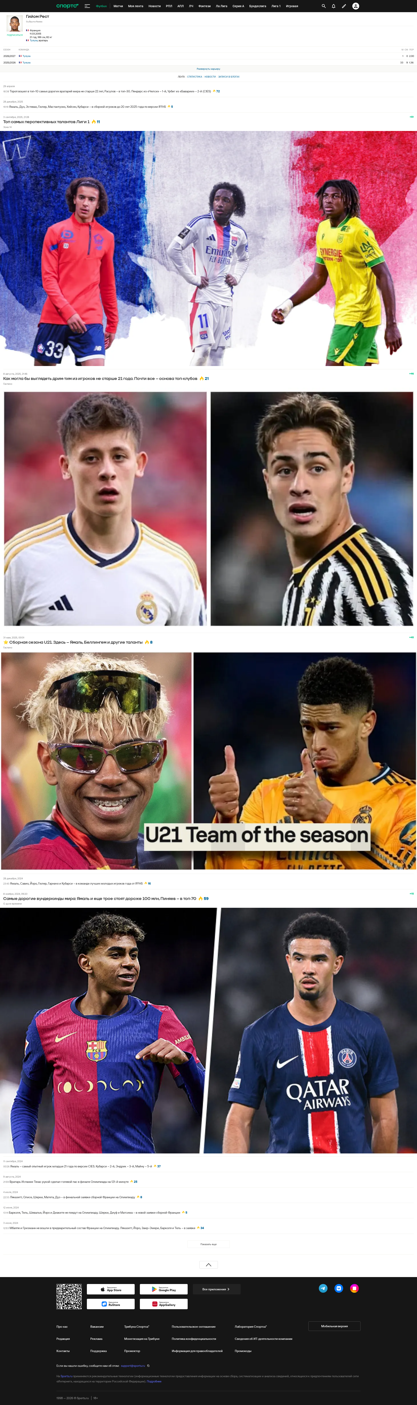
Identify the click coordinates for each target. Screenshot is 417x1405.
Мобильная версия (334, 1326)
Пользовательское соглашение (194, 1327)
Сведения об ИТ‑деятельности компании (263, 1339)
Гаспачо (7, 383)
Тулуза (34, 40)
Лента (181, 76)
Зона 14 (7, 127)
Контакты (63, 1351)
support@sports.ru (133, 1366)
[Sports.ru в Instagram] (355, 1289)
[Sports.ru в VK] (339, 1289)
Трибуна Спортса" (136, 1327)
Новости (210, 76)
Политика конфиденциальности (194, 1339)
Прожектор (132, 1351)
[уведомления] (333, 6)
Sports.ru (66, 1376)
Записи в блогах (228, 76)
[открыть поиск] (323, 6)
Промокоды (243, 1351)
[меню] (87, 6)
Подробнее (154, 1381)
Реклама (96, 1339)
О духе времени (12, 903)
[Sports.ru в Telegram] (324, 1289)
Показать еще (208, 1244)
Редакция (63, 1339)
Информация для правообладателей (197, 1351)
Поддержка (98, 1351)
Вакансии (97, 1327)
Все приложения (214, 1289)
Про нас (62, 1327)
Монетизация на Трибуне (142, 1339)
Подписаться (15, 35)
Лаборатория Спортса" (251, 1327)
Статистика (194, 76)
